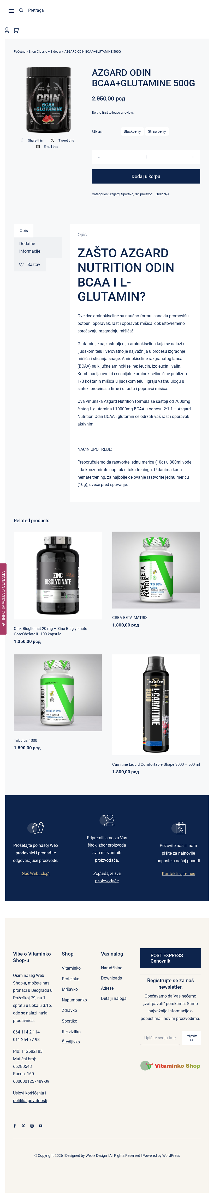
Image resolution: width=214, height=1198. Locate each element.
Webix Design (96, 1155)
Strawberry (157, 131)
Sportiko (127, 194)
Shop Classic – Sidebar (45, 51)
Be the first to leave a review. (113, 112)
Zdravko (75, 690)
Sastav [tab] (33, 264)
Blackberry (132, 131)
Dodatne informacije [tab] (29, 247)
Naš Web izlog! (36, 873)
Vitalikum (177, 568)
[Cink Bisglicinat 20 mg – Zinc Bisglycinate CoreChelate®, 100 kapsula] (58, 575)
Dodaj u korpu (146, 176)
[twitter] (23, 1126)
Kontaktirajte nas (178, 873)
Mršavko (152, 706)
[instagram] (32, 1126)
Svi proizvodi (144, 194)
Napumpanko (138, 568)
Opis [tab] (24, 230)
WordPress (171, 1155)
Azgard (114, 194)
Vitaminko (82, 581)
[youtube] (40, 1126)
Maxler (139, 706)
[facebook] (14, 1126)
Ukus (97, 131)
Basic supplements (39, 581)
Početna (20, 51)
